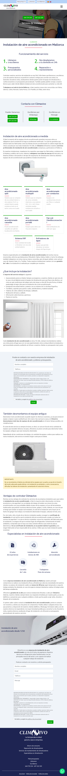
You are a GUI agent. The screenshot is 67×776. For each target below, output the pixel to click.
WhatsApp (33, 119)
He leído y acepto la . (29, 399)
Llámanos (31, 1)
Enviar (34, 402)
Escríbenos (41, 1)
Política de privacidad (31, 773)
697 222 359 (39, 17)
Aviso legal (22, 773)
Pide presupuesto (33, 759)
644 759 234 (28, 17)
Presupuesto (21, 1)
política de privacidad (35, 399)
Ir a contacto (54, 119)
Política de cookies (43, 773)
